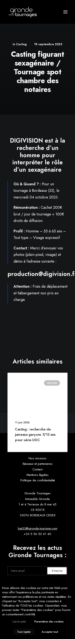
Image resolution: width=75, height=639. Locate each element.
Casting (21, 44)
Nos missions (37, 458)
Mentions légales (37, 475)
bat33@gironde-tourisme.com (37, 528)
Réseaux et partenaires (37, 463)
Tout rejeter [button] (24, 632)
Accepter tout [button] (50, 632)
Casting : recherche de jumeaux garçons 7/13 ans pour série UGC (35, 434)
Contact (37, 469)
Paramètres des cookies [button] (49, 622)
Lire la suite (19, 622)
